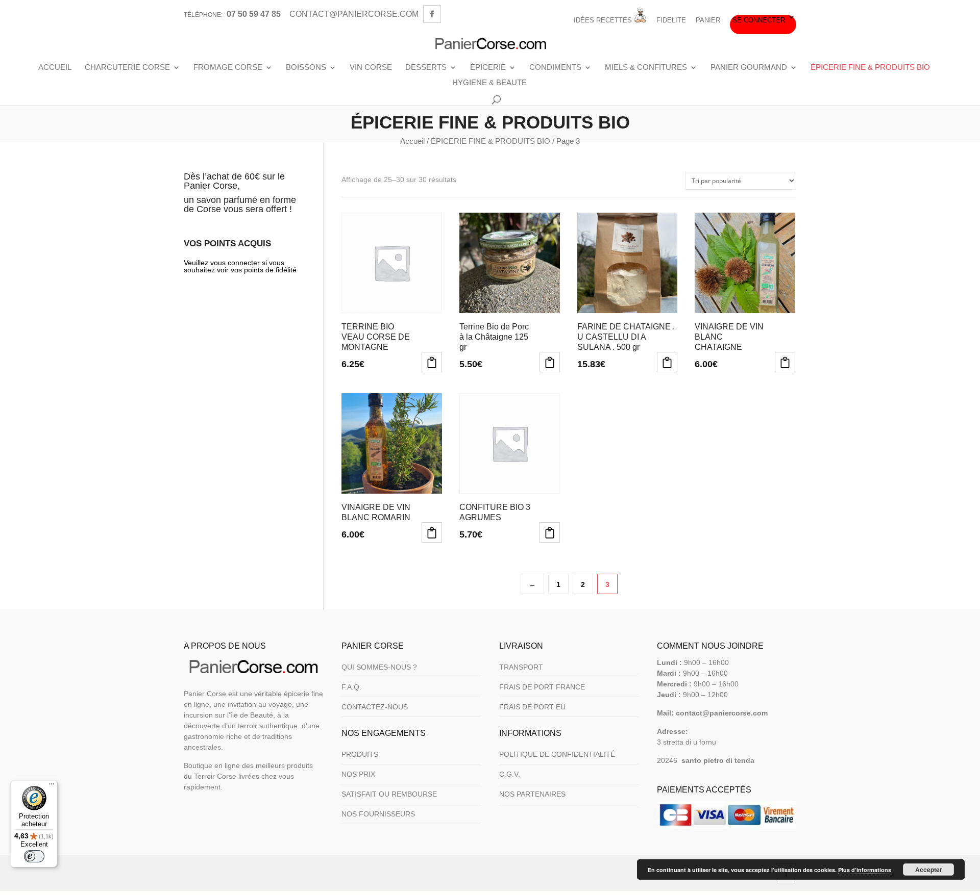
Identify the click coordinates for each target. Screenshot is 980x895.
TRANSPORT (521, 667)
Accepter (928, 869)
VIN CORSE (371, 67)
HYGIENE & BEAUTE (489, 83)
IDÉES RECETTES (604, 20)
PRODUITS (359, 754)
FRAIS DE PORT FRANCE (542, 687)
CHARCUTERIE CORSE (127, 67)
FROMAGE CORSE (227, 67)
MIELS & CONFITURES (646, 67)
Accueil (412, 141)
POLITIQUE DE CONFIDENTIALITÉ (557, 754)
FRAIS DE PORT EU (532, 707)
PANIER (708, 20)
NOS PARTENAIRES (532, 794)
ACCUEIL (54, 67)
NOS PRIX (358, 774)
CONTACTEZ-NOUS (374, 707)
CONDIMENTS (555, 67)
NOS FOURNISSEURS (378, 814)
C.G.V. (509, 774)
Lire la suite (667, 362)
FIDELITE (671, 20)
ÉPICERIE (488, 67)
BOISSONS (306, 67)
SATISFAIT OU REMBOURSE (389, 794)
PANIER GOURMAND (748, 67)
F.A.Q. (351, 687)
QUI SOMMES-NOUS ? (379, 667)
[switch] (34, 856)
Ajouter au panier (432, 362)
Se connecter (758, 20)
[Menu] (51, 786)
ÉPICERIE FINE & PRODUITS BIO (870, 67)
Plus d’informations (864, 870)
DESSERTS (426, 67)
